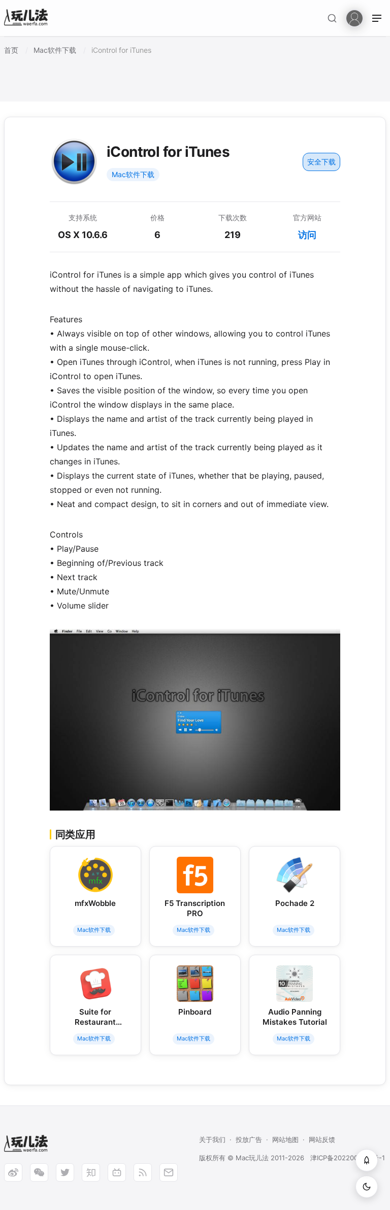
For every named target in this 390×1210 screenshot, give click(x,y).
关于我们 (212, 1139)
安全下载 (321, 161)
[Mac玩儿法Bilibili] (117, 1172)
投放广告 (249, 1139)
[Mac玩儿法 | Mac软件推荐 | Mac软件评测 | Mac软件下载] (29, 18)
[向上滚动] (366, 1160)
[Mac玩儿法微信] (39, 1172)
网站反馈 (322, 1139)
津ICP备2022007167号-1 (347, 1158)
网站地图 (285, 1139)
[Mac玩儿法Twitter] (65, 1172)
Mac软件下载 (133, 174)
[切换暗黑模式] (366, 1186)
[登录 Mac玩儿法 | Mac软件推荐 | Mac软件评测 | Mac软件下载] (354, 17)
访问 (307, 234)
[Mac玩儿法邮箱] (168, 1172)
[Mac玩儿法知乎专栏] (91, 1172)
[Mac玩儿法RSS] (143, 1172)
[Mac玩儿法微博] (13, 1172)
